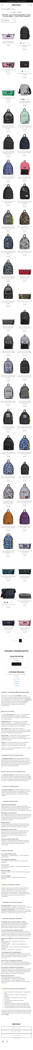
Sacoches (16, 683)
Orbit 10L (3, 742)
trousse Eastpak (13, 855)
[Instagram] (3, 1041)
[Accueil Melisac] (16, 1024)
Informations (16, 1028)
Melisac (16, 5)
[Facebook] (7, 1041)
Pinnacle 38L (4, 735)
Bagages (16, 681)
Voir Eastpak (16, 664)
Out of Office (4, 860)
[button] (20, 43)
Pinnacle (3, 866)
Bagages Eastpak (5, 871)
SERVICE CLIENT (16, 1031)
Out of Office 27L (6, 728)
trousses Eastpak (8, 789)
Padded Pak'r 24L (6, 721)
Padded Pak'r (4, 855)
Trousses (16, 686)
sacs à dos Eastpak (15, 747)
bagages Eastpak (8, 758)
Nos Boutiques (16, 1035)
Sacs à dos (16, 679)
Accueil (13, 12)
